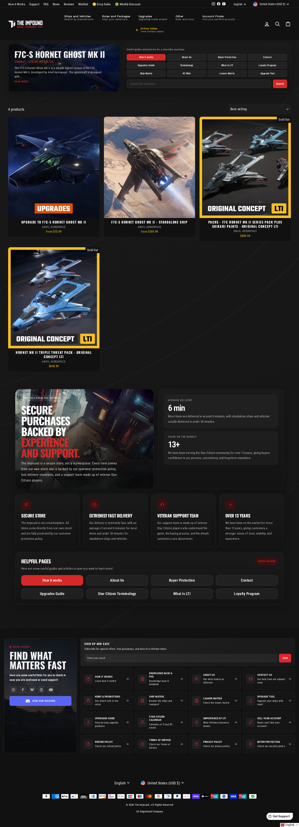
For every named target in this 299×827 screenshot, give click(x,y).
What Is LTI (227, 65)
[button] (289, 825)
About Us (187, 57)
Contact (267, 57)
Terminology (186, 65)
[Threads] (41, 690)
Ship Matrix (146, 73)
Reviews (69, 4)
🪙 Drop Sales (101, 4)
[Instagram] (13, 690)
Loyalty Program (267, 65)
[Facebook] (23, 690)
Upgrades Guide (146, 65)
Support (34, 4)
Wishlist (83, 4)
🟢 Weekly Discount (128, 4)
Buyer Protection (227, 57)
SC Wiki (187, 73)
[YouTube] (51, 690)
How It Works (16, 4)
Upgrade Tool (268, 73)
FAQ (46, 4)
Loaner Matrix (227, 73)
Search (280, 83)
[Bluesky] (32, 690)
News (56, 4)
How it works (146, 57)
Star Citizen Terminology (117, 594)
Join (285, 658)
